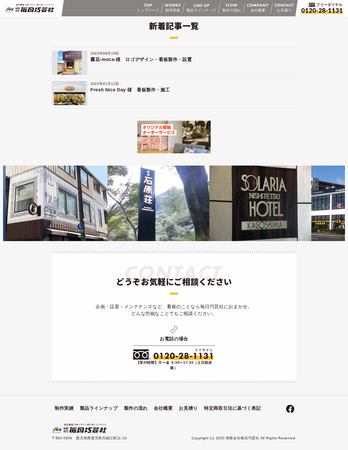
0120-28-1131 (322, 10)
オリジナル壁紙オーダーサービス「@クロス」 (174, 137)
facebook (290, 409)
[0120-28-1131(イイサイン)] (173, 354)
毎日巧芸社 (29, 8)
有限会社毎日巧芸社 (79, 428)
